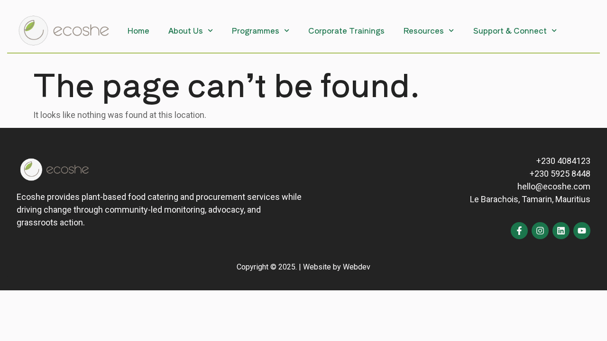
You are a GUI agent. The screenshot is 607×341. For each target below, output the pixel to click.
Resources (424, 30)
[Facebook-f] (519, 230)
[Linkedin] (561, 230)
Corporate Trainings (346, 30)
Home (138, 30)
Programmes (255, 30)
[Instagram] (540, 230)
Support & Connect (510, 30)
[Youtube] (581, 230)
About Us (185, 30)
